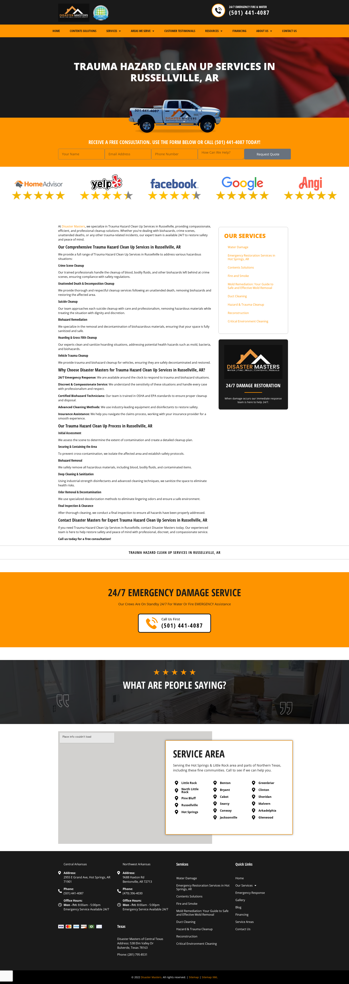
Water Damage (238, 247)
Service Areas (244, 922)
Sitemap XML (210, 977)
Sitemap (194, 977)
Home (56, 31)
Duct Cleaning (237, 296)
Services (111, 31)
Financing (239, 31)
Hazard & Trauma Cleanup (246, 305)
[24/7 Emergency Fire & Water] (218, 10)
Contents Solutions (83, 31)
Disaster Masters (151, 977)
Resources (212, 31)
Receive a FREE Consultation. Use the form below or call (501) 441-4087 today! (174, 142)
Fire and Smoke (238, 276)
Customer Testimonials (179, 31)
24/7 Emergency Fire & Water (248, 7)
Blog (238, 907)
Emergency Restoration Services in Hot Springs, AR (251, 257)
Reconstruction (238, 313)
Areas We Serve (141, 31)
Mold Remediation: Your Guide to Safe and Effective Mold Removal (250, 286)
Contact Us (289, 31)
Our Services (244, 885)
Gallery (240, 900)
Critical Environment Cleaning (248, 321)
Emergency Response (250, 893)
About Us (262, 31)
